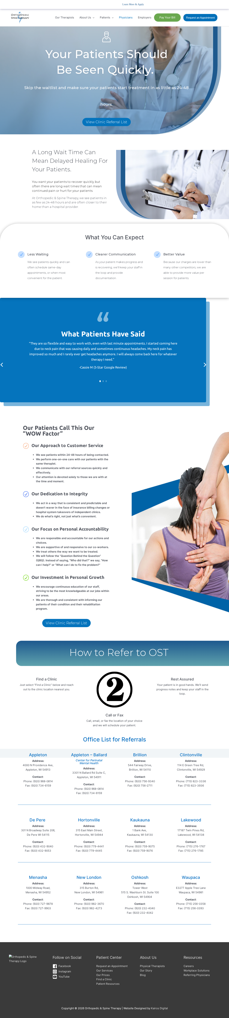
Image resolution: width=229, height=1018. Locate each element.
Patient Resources (108, 983)
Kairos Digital (159, 1008)
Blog (143, 975)
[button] (200, 17)
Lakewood (191, 819)
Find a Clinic (104, 979)
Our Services (104, 970)
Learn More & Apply (133, 4)
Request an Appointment (112, 966)
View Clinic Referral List (106, 122)
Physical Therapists (152, 966)
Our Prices (103, 975)
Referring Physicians (197, 975)
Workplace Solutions (196, 970)
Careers (189, 966)
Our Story (146, 970)
